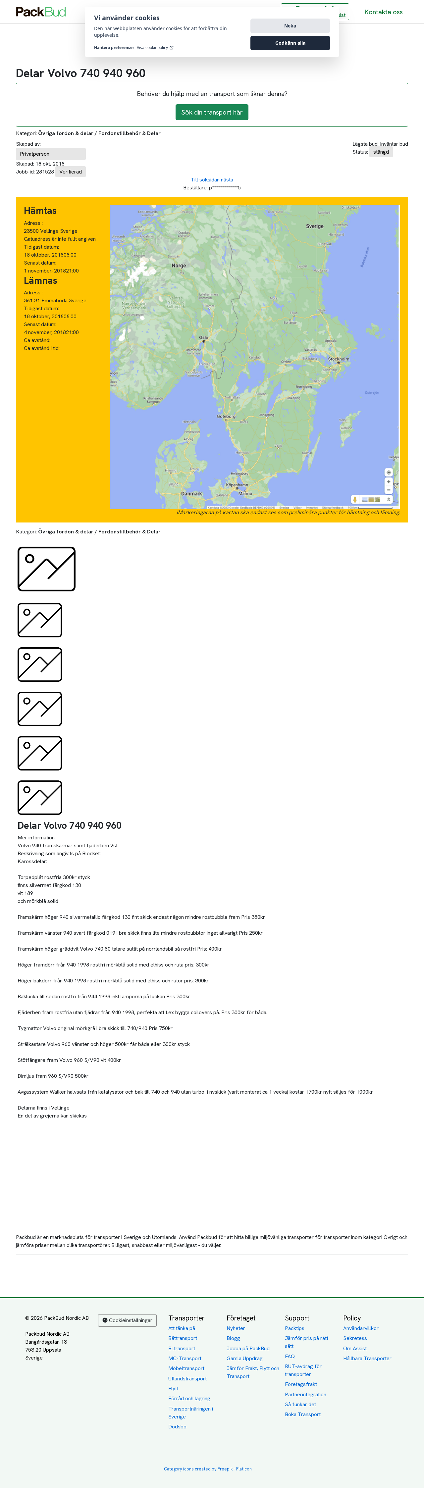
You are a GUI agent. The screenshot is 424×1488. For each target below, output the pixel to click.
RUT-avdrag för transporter (303, 1370)
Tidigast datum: (41, 246)
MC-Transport (184, 1358)
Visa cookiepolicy (152, 47)
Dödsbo (177, 1426)
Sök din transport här (212, 112)
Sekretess (355, 1338)
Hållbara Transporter (367, 1358)
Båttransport (182, 1338)
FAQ (290, 1356)
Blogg (233, 1338)
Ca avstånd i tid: (42, 348)
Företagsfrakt (301, 1384)
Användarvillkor (361, 1328)
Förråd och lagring (189, 1398)
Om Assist (355, 1348)
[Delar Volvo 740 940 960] (47, 568)
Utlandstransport (187, 1378)
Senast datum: (40, 262)
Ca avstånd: (38, 340)
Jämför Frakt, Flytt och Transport (253, 1372)
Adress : (33, 223)
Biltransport (181, 1348)
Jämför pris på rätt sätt (306, 1342)
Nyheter (236, 1328)
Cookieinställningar (130, 1320)
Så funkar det (300, 1404)
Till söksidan (205, 179)
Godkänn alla (290, 43)
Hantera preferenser (114, 47)
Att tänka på (181, 1328)
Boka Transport (303, 1414)
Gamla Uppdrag (245, 1358)
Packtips (294, 1328)
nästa (227, 179)
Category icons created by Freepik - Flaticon (208, 1469)
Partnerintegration (305, 1394)
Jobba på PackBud (248, 1348)
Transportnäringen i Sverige (190, 1412)
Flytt (173, 1388)
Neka (290, 26)
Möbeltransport (186, 1368)
